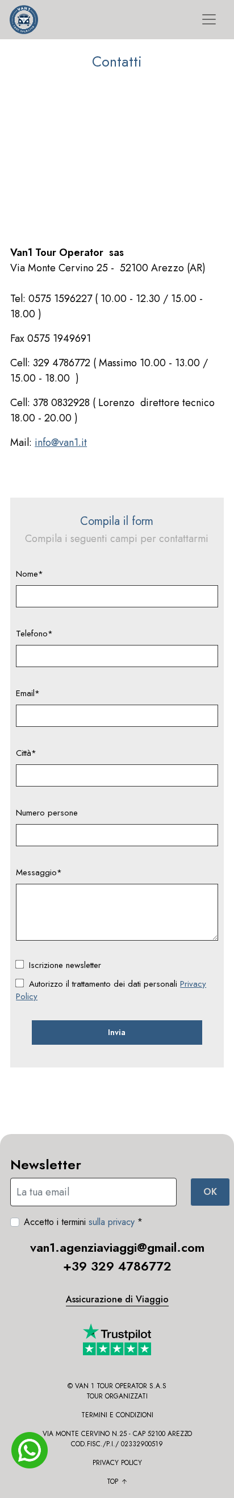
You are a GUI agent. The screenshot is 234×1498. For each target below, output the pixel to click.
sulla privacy (112, 1221)
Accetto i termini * (83, 1221)
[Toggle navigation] (209, 19)
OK (210, 1191)
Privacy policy (117, 1463)
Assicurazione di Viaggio (117, 1299)
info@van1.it (61, 442)
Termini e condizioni (117, 1415)
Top (112, 1481)
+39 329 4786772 (117, 1266)
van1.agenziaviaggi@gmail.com (117, 1247)
